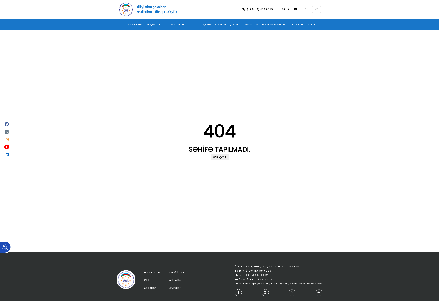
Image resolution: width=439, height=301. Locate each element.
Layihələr (175, 288)
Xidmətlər (175, 280)
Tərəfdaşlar (176, 272)
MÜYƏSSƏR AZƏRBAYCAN (270, 24)
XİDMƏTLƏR (173, 24)
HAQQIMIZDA (153, 24)
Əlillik (147, 280)
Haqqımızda (152, 272)
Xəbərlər (150, 288)
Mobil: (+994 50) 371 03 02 (251, 275)
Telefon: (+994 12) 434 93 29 (253, 270)
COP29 (295, 24)
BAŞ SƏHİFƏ (135, 24)
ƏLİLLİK (192, 24)
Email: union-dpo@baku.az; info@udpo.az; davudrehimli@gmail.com (278, 283)
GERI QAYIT (219, 157)
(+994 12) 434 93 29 (260, 9)
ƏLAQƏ (311, 24)
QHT (232, 24)
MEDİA (245, 24)
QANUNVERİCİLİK (212, 24)
